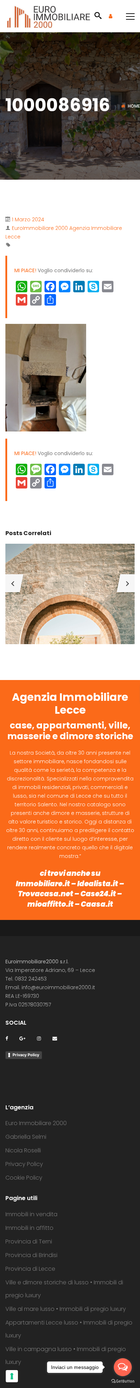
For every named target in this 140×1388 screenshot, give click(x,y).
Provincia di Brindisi (31, 1255)
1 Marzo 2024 (28, 219)
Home (134, 106)
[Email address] (54, 1038)
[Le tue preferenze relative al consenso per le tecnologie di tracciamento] (12, 1376)
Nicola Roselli (23, 1150)
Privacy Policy (26, 1054)
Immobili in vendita (31, 1214)
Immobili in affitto (29, 1228)
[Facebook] (6, 1038)
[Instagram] (39, 1038)
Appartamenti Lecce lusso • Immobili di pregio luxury (68, 1329)
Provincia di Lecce (30, 1269)
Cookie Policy (23, 1178)
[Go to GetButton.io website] (122, 1381)
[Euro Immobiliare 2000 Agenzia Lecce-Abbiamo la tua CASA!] (48, 16)
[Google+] (22, 1038)
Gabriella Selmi (25, 1137)
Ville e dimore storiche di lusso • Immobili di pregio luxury (64, 1288)
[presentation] (12, 583)
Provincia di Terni (28, 1241)
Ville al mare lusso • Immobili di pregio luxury (65, 1309)
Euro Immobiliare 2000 (36, 1123)
